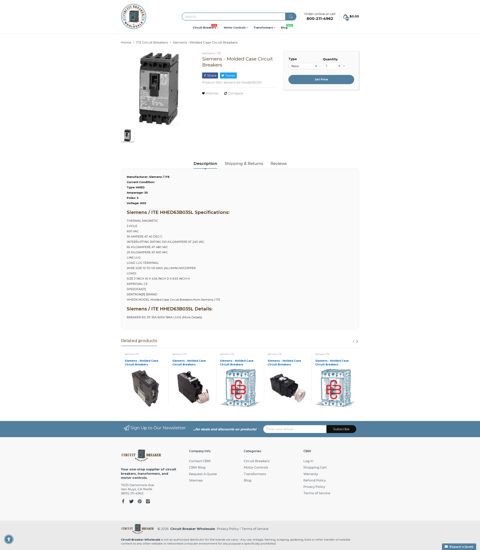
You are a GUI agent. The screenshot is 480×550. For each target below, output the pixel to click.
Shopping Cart (315, 467)
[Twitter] (131, 502)
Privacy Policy (314, 487)
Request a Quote (460, 546)
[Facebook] (123, 502)
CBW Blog (197, 467)
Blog (247, 480)
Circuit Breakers (257, 461)
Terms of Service (316, 493)
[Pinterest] (139, 502)
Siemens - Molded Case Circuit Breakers (141, 362)
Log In (308, 461)
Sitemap (196, 480)
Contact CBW (200, 461)
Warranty (310, 474)
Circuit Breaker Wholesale (192, 529)
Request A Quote (203, 474)
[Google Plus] (148, 502)
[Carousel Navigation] (355, 341)
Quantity (330, 59)
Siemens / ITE (211, 53)
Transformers (255, 474)
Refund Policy (314, 480)
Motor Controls (256, 467)
